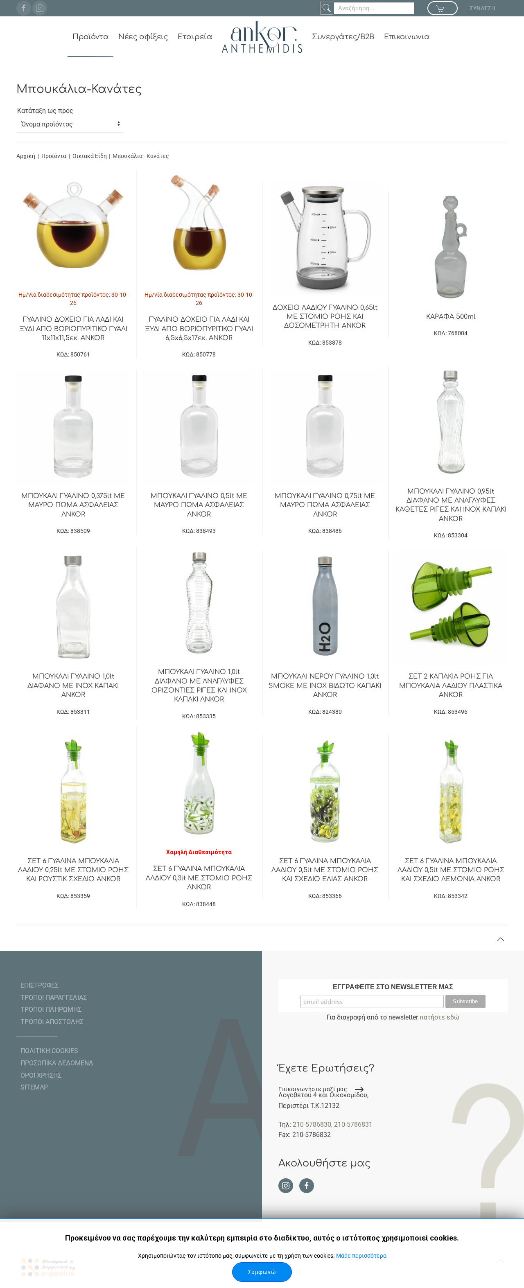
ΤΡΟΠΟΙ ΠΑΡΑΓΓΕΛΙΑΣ (53, 998)
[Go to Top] (501, 939)
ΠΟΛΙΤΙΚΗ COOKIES (49, 1051)
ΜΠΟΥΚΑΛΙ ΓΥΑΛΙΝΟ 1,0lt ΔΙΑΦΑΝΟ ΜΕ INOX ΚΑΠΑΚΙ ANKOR (73, 686)
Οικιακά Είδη (90, 156)
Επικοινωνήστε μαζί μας (312, 1089)
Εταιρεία (195, 37)
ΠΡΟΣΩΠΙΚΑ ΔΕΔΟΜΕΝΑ (56, 1063)
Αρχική (25, 156)
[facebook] (23, 8)
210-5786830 (312, 1124)
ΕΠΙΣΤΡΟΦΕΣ (39, 985)
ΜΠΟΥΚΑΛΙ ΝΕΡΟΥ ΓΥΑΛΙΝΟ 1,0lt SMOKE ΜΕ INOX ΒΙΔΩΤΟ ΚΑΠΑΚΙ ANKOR (325, 686)
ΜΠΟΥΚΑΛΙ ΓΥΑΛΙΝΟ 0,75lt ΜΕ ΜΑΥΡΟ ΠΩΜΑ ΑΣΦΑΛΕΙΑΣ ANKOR (325, 505)
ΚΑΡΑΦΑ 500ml (451, 316)
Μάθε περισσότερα (361, 1255)
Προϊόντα (90, 37)
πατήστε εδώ (439, 1017)
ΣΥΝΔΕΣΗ (482, 8)
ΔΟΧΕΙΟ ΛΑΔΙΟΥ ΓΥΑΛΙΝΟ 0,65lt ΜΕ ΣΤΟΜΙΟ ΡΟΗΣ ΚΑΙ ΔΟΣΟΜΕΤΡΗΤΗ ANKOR (325, 317)
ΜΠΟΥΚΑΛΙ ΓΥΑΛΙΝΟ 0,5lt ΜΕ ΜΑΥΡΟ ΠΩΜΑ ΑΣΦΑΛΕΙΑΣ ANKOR (199, 505)
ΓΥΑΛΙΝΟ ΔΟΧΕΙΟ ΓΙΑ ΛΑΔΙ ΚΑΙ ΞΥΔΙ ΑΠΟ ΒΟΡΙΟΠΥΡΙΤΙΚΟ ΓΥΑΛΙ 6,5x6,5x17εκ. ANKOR (199, 329)
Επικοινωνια (407, 37)
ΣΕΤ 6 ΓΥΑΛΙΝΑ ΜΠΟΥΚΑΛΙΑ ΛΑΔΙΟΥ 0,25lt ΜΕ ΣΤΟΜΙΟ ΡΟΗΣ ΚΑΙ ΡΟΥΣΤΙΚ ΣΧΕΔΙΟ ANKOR (73, 870)
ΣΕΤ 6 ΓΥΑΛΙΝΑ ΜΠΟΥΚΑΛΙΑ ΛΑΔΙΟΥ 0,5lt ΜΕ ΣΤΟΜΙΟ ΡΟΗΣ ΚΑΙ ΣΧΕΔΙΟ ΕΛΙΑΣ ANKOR (324, 870)
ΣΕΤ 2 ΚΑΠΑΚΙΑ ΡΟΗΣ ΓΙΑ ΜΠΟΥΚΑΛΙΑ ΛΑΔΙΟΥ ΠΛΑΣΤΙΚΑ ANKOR (450, 686)
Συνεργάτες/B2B (343, 37)
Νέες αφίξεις (143, 37)
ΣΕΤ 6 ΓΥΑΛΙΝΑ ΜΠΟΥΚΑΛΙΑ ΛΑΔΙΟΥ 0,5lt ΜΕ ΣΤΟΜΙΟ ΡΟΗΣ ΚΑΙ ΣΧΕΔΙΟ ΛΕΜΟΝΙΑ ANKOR (451, 870)
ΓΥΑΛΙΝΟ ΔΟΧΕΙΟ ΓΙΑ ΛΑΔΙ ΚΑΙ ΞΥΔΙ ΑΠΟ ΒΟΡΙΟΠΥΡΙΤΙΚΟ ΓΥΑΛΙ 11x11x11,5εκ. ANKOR (73, 329)
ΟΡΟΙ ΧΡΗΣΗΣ (40, 1075)
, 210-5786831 (352, 1124)
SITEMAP (34, 1087)
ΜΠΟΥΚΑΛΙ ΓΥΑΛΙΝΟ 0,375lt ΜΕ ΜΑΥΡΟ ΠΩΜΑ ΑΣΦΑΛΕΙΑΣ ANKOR (73, 505)
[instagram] (39, 8)
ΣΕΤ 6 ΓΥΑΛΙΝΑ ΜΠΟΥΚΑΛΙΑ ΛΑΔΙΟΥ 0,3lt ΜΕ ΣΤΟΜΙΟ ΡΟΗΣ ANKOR (199, 878)
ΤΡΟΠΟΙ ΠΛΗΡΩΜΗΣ (50, 1009)
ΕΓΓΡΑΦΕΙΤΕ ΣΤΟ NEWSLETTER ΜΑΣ (393, 986)
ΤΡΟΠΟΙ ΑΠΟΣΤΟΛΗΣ (52, 1022)
